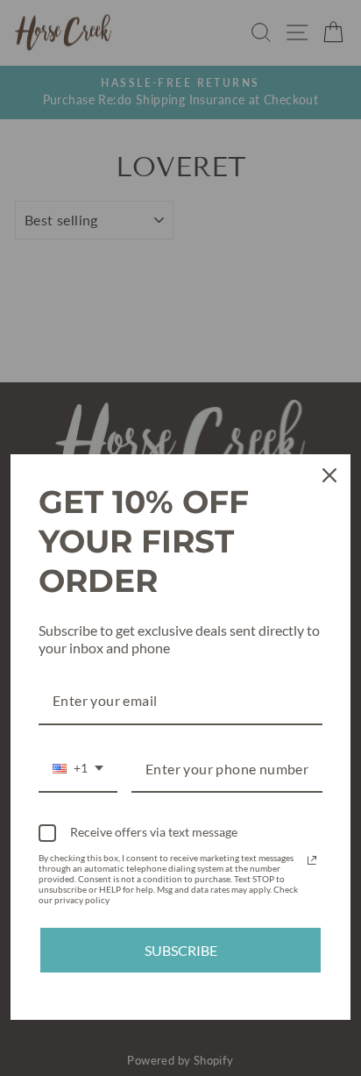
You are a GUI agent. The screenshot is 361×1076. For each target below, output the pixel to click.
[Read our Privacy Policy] (311, 860)
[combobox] (78, 769)
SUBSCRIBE (181, 950)
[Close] (329, 475)
